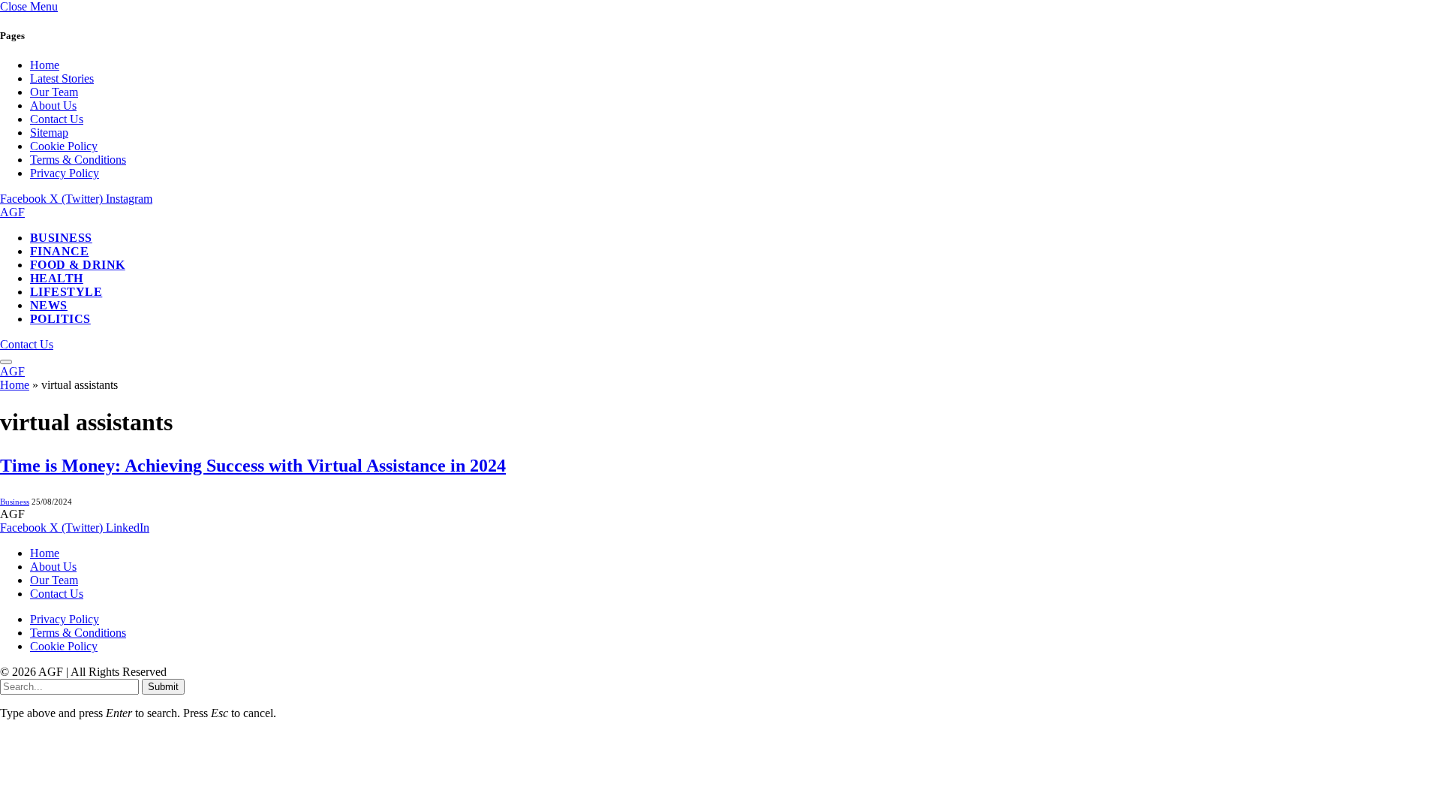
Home (44, 65)
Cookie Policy (64, 146)
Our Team (54, 92)
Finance (59, 251)
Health (56, 278)
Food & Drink (77, 264)
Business (61, 237)
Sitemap (49, 132)
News (49, 305)
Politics (60, 318)
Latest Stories (62, 78)
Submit (163, 686)
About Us (53, 105)
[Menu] (6, 362)
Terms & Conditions (78, 159)
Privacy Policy (64, 173)
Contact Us (56, 119)
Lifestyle (66, 291)
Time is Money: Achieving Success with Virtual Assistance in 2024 (253, 465)
